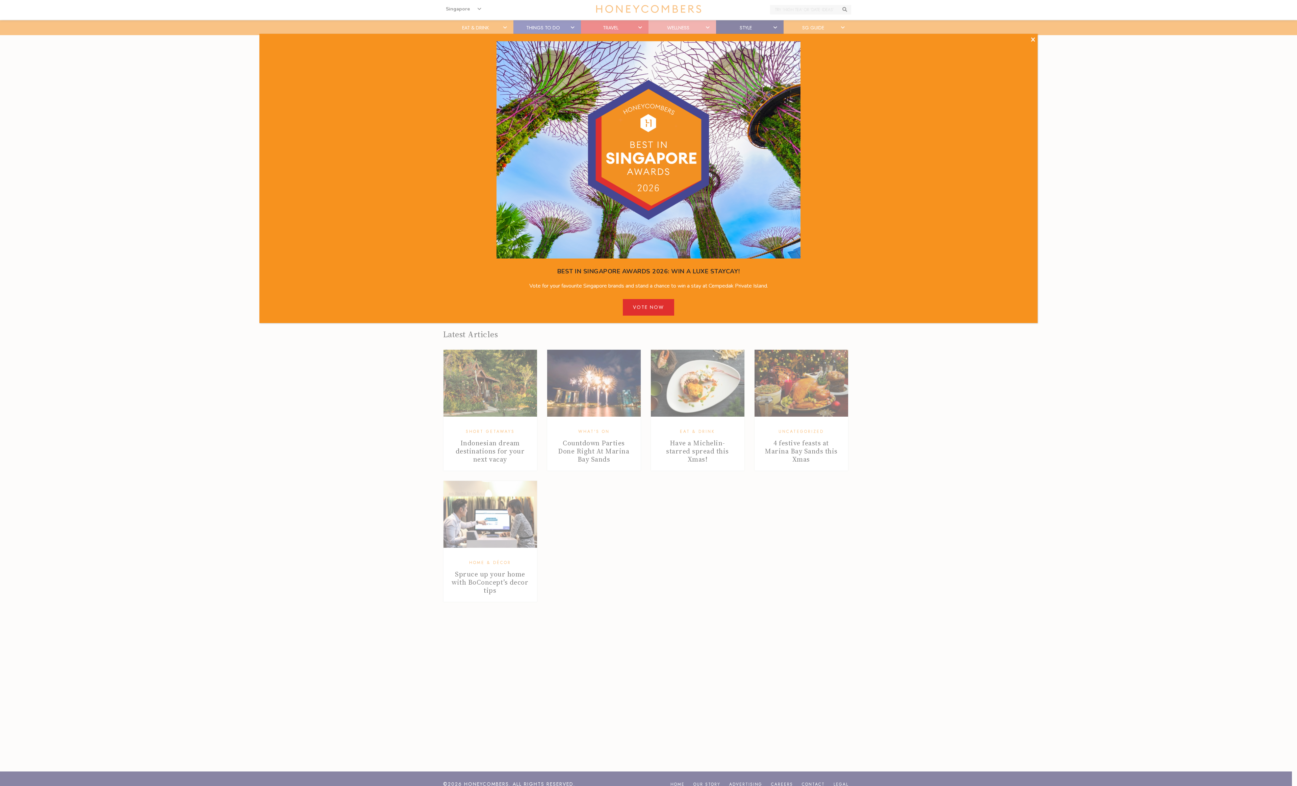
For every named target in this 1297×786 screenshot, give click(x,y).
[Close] (1033, 40)
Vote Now (648, 307)
